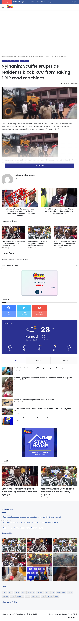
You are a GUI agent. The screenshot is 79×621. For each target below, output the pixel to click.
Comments (64, 360)
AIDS (10, 592)
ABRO (4, 592)
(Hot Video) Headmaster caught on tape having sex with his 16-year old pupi (43, 368)
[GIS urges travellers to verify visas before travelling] (14, 574)
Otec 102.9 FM (33, 614)
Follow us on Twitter (10, 602)
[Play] (37, 292)
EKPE (47, 592)
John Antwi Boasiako (25, 175)
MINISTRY (20, 596)
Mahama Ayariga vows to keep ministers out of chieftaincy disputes (37, 243)
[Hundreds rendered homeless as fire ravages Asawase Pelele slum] (65, 559)
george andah (61, 592)
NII (43, 596)
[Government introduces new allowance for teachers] (7, 421)
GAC (53, 592)
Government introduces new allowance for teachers (34, 418)
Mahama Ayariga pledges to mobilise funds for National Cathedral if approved (65, 243)
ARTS (23, 592)
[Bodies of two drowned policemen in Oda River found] (7, 402)
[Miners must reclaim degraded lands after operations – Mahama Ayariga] (13, 232)
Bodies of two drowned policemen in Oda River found (34, 400)
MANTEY (5, 596)
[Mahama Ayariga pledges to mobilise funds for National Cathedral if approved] (65, 232)
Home (5, 56)
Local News (24, 61)
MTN (27, 596)
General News (14, 61)
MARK (12, 596)
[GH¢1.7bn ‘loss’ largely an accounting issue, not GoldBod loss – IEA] (39, 574)
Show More (39, 165)
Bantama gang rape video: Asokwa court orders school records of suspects (43, 378)
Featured (11, 56)
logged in (13, 259)
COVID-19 (74, 614)
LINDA (70, 592)
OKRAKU (49, 596)
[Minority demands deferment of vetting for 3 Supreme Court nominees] (39, 559)
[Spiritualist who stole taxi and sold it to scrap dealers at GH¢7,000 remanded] (65, 574)
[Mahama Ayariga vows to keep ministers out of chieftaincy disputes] (39, 232)
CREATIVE (40, 592)
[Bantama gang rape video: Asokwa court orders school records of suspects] (7, 387)
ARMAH (17, 592)
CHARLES (31, 592)
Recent (38, 360)
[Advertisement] (39, 40)
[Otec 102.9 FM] (16, 6)
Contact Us (65, 614)
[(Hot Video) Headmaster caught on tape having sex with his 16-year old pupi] (7, 371)
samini (56, 596)
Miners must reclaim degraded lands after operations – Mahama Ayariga (13, 243)
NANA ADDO (35, 596)
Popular (14, 360)
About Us (58, 614)
